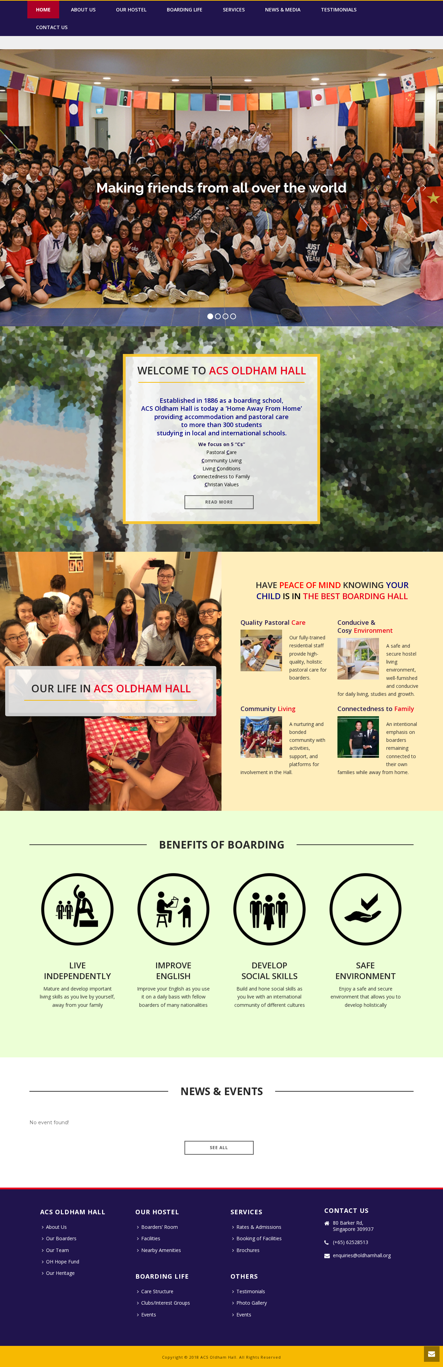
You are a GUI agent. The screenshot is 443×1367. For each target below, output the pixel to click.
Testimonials (338, 9)
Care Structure (157, 1291)
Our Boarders (61, 1238)
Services (234, 9)
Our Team (57, 1250)
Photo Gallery (251, 1302)
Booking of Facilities (259, 1238)
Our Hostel (131, 9)
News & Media (282, 9)
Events (148, 1314)
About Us (83, 9)
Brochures (248, 1250)
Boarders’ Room (159, 1227)
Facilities (150, 1238)
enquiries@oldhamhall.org (362, 1255)
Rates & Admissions (258, 1227)
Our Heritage (60, 1273)
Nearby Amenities (161, 1250)
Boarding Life (184, 9)
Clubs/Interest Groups (165, 1302)
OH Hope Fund (62, 1261)
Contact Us (51, 27)
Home (43, 9)
